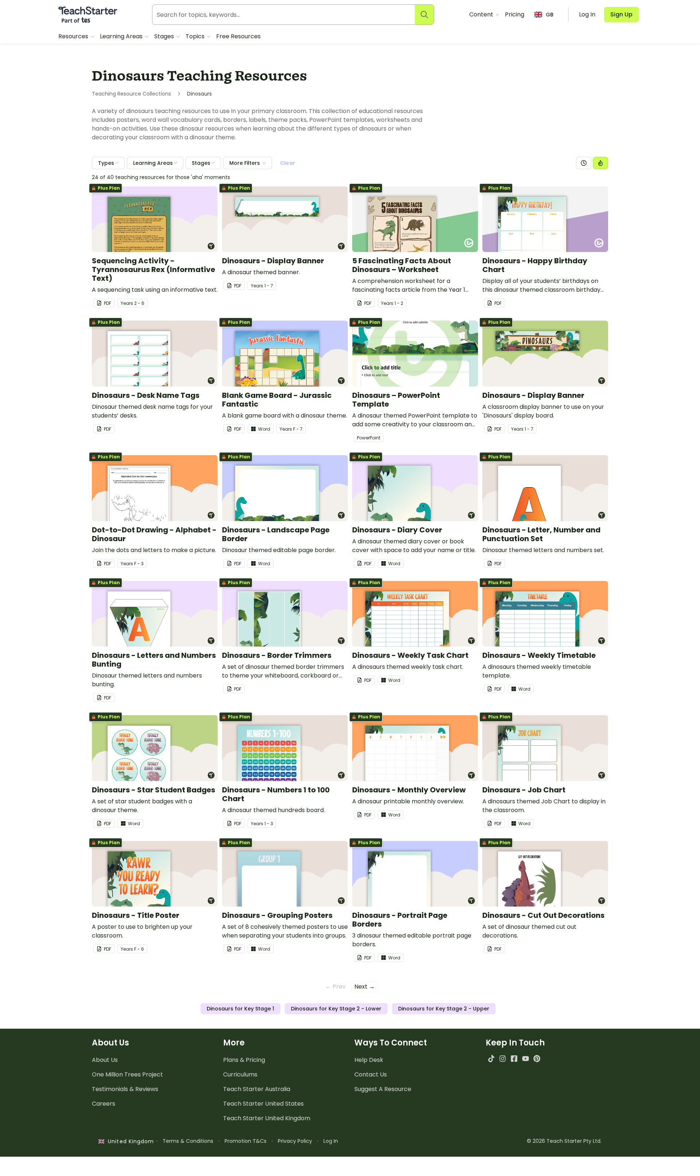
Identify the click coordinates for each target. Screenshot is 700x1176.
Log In (330, 1141)
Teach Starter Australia (256, 1089)
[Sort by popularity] (600, 163)
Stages (164, 36)
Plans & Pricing (244, 1060)
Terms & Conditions (188, 1141)
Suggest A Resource (382, 1089)
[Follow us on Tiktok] (491, 1058)
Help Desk (368, 1060)
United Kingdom (129, 1141)
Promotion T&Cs (246, 1141)
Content (482, 14)
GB (549, 14)
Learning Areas (122, 36)
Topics (196, 36)
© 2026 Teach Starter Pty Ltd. (564, 1141)
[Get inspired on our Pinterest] (536, 1058)
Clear (287, 163)
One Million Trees (127, 1074)
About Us (105, 1060)
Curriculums (240, 1074)
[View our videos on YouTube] (525, 1058)
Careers (103, 1103)
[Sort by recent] (583, 163)
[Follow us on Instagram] (502, 1058)
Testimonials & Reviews (125, 1089)
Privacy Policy (295, 1141)
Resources (74, 36)
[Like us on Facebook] (514, 1058)
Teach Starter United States (263, 1103)
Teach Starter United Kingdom (266, 1118)
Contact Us (370, 1074)
